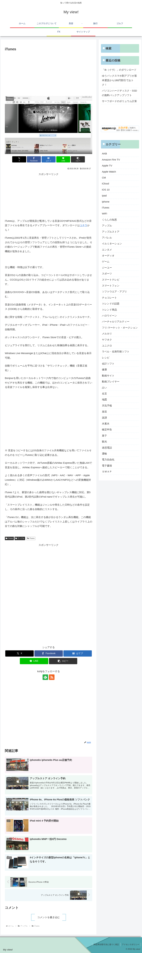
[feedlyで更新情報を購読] (45, 677)
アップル (21, 538)
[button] (78, 159)
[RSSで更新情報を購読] (51, 677)
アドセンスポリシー (130, 944)
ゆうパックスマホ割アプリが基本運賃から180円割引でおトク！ (119, 80)
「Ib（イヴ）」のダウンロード (119, 69)
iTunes (10, 538)
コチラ (83, 225)
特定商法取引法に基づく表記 (106, 944)
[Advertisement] (48, 73)
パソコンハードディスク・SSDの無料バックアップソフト (119, 93)
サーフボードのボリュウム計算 (119, 101)
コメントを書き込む (48, 917)
